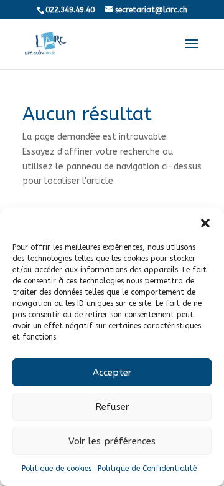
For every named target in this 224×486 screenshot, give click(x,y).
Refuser (112, 406)
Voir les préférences (112, 441)
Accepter (112, 372)
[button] (205, 223)
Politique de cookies (56, 468)
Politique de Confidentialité (147, 468)
